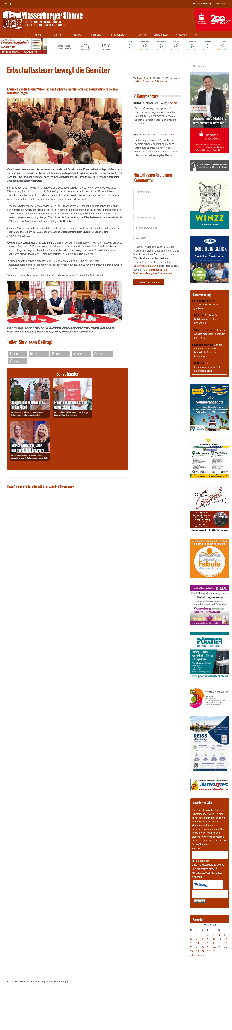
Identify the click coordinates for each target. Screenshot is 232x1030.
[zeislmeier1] (209, 780)
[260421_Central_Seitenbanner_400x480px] (209, 486)
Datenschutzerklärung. (145, 265)
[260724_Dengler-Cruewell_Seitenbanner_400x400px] (209, 440)
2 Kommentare (161, 81)
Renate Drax (142, 78)
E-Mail (196, 848)
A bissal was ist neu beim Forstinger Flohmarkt (210, 334)
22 (203, 947)
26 (225, 947)
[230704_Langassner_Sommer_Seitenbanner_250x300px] (209, 385)
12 (225, 938)
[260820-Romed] (30, 422)
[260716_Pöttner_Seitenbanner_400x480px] (209, 633)
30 (208, 951)
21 (197, 947)
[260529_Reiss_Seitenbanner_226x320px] (209, 717)
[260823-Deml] (30, 379)
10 (214, 938)
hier (205, 844)
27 (191, 951)
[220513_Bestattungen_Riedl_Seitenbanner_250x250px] (209, 587)
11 (219, 938)
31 (214, 951)
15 (203, 943)
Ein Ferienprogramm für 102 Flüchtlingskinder (207, 367)
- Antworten (172, 103)
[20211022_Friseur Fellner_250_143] (209, 688)
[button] (196, 35)
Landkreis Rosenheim (143, 81)
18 (219, 943)
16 (208, 943)
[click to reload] (207, 884)
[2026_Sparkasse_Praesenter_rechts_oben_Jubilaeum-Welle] (213, 9)
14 (197, 943)
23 (208, 947)
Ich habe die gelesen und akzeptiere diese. (208, 864)
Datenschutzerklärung (204, 864)
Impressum (37, 981)
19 (225, 943)
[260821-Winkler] (72, 379)
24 (214, 947)
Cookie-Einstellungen (57, 981)
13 (191, 943)
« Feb (193, 955)
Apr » (201, 955)
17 (214, 943)
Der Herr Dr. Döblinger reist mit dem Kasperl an (207, 319)
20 (191, 947)
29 (203, 951)
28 (197, 951)
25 (219, 947)
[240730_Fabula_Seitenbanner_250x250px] (209, 540)
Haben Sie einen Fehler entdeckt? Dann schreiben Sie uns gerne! (40, 486)
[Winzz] (209, 179)
